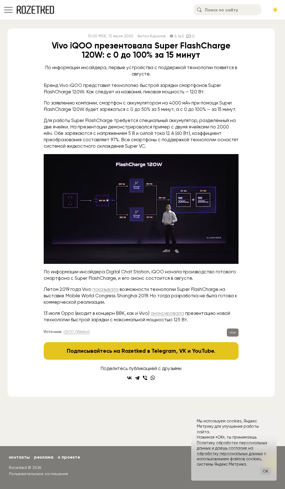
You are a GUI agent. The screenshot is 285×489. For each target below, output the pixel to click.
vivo (233, 332)
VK (182, 350)
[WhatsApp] (152, 377)
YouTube (203, 350)
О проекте (69, 457)
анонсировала (167, 313)
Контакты (19, 457)
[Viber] (145, 377)
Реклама (43, 457)
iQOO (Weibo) (76, 331)
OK (265, 471)
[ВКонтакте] (129, 377)
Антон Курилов (151, 36)
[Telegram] (137, 377)
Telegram (163, 350)
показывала (105, 289)
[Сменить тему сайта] (275, 9)
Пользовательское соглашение (38, 473)
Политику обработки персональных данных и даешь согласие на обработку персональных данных (232, 448)
